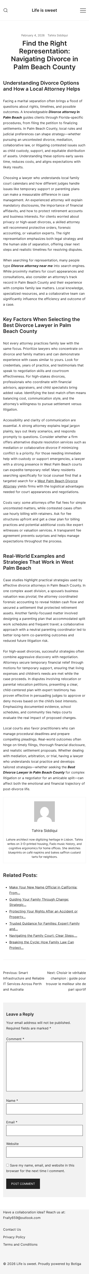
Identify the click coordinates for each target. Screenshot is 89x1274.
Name (12, 1100)
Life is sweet (44, 10)
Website (12, 1144)
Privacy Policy (14, 1237)
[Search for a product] (5, 10)
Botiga (76, 1264)
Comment (15, 1039)
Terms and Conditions (20, 1244)
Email (11, 1122)
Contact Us (12, 1229)
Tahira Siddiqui (58, 35)
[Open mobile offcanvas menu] (83, 10)
